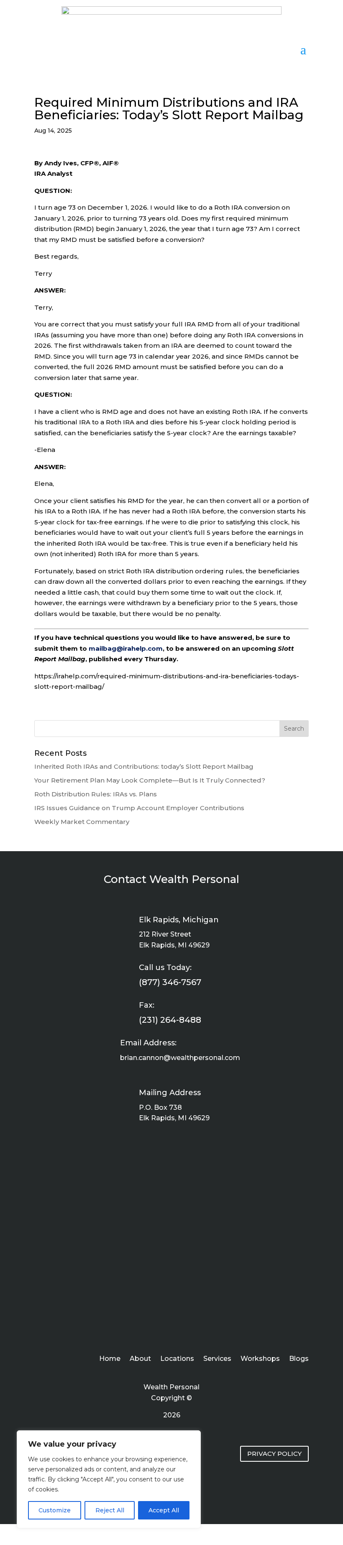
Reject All (109, 1510)
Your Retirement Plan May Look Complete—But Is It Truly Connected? (149, 780)
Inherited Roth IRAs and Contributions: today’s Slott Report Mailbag (143, 766)
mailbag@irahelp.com (126, 648)
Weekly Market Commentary (81, 822)
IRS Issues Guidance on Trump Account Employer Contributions (139, 808)
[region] (109, 1479)
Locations (177, 1359)
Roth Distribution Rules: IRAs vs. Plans (95, 794)
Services (217, 1359)
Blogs (299, 1359)
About (140, 1359)
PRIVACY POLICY (274, 1454)
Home (109, 1359)
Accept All (163, 1510)
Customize (54, 1510)
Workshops (260, 1359)
